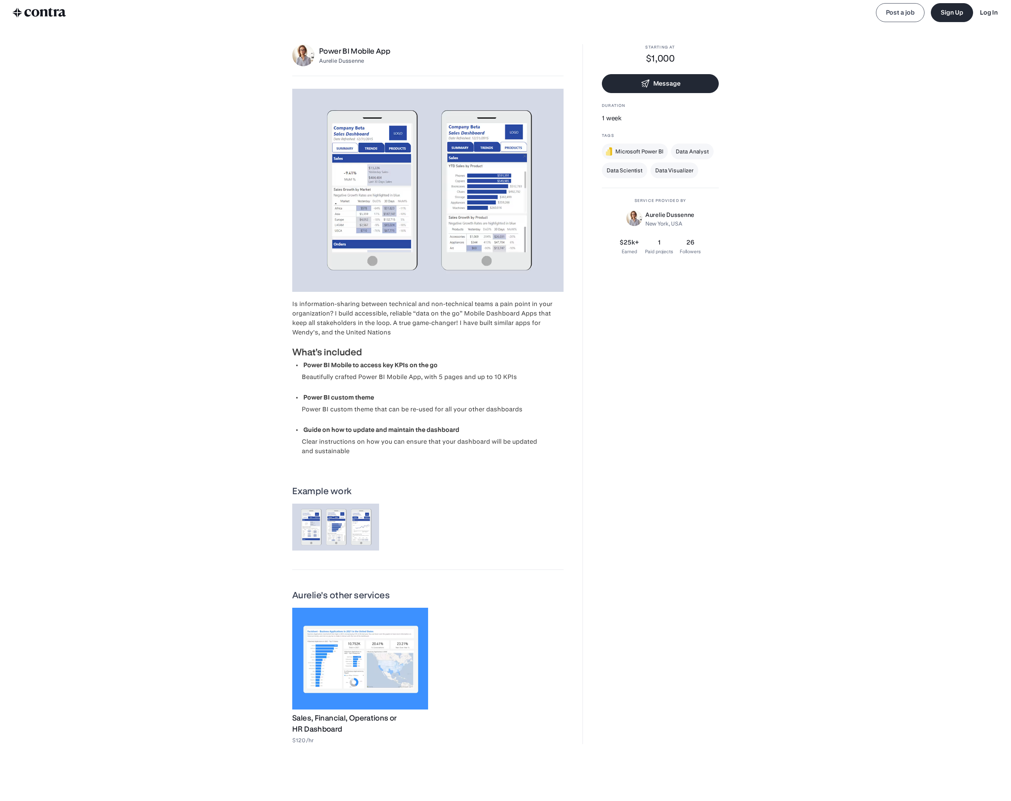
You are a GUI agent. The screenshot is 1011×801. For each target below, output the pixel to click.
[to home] (39, 12)
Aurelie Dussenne (341, 61)
